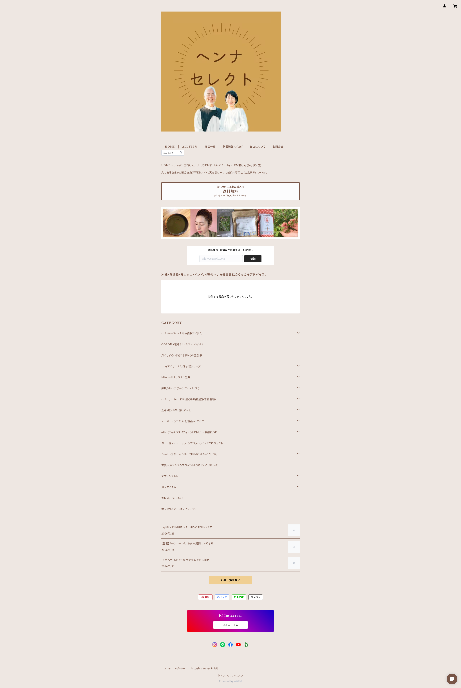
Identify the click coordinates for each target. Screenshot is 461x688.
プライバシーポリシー (174, 668)
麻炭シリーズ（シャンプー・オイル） (180, 388)
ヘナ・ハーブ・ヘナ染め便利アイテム (181, 333)
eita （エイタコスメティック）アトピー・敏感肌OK (189, 432)
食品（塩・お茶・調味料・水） (176, 410)
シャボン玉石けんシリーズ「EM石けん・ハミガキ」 (202, 165)
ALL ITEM (189, 146)
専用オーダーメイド (172, 498)
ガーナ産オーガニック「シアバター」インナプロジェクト (192, 443)
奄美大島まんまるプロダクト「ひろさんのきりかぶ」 (190, 465)
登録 (253, 258)
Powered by (226, 681)
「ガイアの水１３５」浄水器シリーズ (181, 366)
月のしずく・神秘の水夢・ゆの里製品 (181, 355)
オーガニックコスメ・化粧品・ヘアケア (182, 421)
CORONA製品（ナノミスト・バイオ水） (183, 344)
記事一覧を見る (230, 580)
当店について (257, 146)
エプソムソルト (169, 476)
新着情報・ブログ (233, 146)
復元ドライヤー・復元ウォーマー (179, 509)
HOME (170, 146)
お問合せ (278, 146)
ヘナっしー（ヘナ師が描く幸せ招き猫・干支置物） (188, 399)
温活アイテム (168, 487)
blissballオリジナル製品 (176, 377)
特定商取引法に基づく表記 (204, 668)
